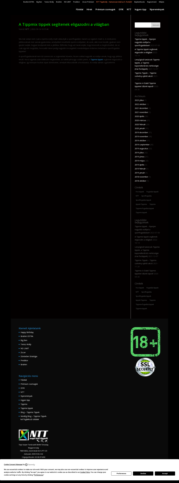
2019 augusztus (141, 148)
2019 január (140, 172)
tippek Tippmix (141, 204)
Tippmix (153, 204)
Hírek (89, 10)
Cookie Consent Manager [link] (13, 464)
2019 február (140, 168)
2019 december (141, 132)
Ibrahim (59, 2)
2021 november (141, 112)
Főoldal (79, 10)
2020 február (140, 124)
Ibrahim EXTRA (28, 2)
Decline (143, 473)
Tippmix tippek (97, 59)
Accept (165, 473)
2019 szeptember (142, 144)
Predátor (76, 2)
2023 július (139, 100)
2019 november (141, 136)
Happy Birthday (27, 332)
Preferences (121, 473)
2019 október (140, 140)
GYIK (121, 10)
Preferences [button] (38, 475)
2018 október (140, 181)
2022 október (140, 104)
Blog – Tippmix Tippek (30, 412)
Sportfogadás (146, 196)
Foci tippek (140, 192)
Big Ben (39, 2)
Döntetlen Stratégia (29, 356)
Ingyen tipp (140, 10)
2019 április (139, 164)
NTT (129, 10)
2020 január (140, 128)
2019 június (139, 156)
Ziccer (23, 352)
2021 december (141, 108)
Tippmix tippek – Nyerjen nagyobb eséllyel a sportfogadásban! (145, 42)
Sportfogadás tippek (143, 200)
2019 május (140, 160)
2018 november (141, 177)
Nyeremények (157, 10)
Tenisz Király (49, 2)
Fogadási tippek (152, 192)
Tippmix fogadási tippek (145, 208)
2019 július (139, 152)
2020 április (139, 116)
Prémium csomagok (105, 10)
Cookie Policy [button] (85, 472)
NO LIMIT (67, 2)
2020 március (140, 120)
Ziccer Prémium (88, 2)
